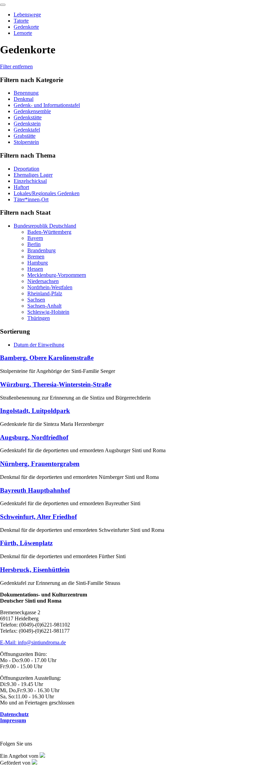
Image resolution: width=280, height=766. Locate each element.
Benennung (26, 93)
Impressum (13, 720)
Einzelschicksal (30, 181)
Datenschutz (14, 714)
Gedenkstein (27, 123)
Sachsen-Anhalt (44, 306)
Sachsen (36, 300)
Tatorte (21, 21)
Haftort (21, 187)
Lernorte (23, 33)
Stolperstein (26, 142)
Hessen (35, 269)
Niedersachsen (43, 281)
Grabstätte (25, 136)
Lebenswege (27, 14)
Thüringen (38, 318)
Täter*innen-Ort (31, 199)
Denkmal (23, 99)
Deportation (26, 169)
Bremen (35, 256)
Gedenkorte (26, 27)
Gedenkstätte (28, 117)
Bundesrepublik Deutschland (45, 226)
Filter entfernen (16, 66)
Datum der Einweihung (39, 345)
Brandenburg (41, 250)
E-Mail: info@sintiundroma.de (33, 642)
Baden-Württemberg (49, 232)
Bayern (35, 238)
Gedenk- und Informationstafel (47, 105)
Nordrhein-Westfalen (49, 287)
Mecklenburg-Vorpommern (56, 275)
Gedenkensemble (32, 111)
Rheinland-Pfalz (44, 293)
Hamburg (37, 263)
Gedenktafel (27, 130)
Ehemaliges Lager (33, 175)
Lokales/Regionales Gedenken (47, 193)
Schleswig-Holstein (48, 312)
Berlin (34, 244)
